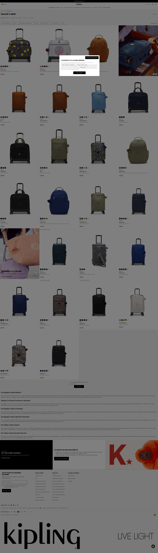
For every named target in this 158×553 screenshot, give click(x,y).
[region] (79, 65)
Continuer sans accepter (92, 57)
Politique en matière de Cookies (82, 64)
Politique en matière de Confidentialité (68, 64)
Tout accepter (79, 72)
